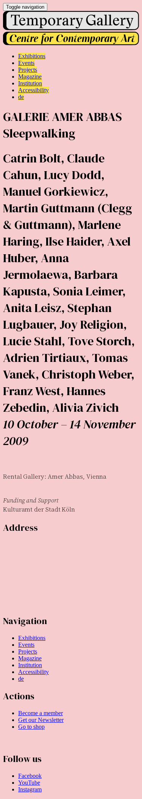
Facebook (30, 776)
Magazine (30, 658)
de (21, 678)
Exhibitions (31, 638)
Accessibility (33, 672)
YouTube (29, 782)
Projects (27, 651)
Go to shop (31, 726)
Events (26, 644)
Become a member (40, 713)
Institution (30, 665)
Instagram (30, 789)
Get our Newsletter (41, 720)
